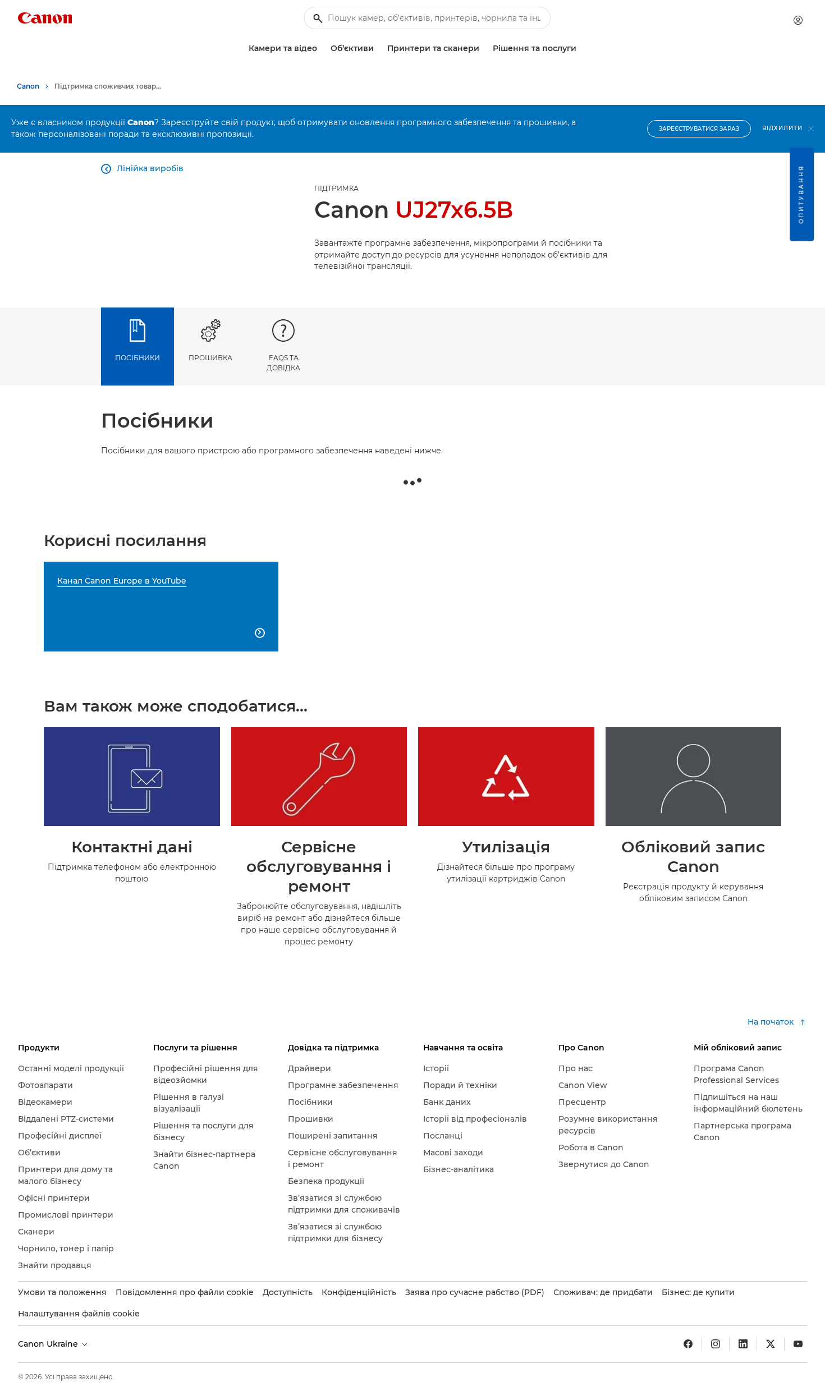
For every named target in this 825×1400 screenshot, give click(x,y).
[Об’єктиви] (378, 48)
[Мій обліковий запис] (798, 20)
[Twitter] (770, 1343)
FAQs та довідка (283, 362)
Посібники (137, 358)
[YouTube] (798, 1343)
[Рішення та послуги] (580, 48)
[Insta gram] (715, 1343)
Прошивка (210, 358)
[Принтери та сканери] (483, 48)
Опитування (801, 194)
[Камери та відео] (321, 48)
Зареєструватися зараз (699, 128)
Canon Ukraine (49, 1344)
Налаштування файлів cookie (79, 1314)
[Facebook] (688, 1343)
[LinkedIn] (743, 1343)
